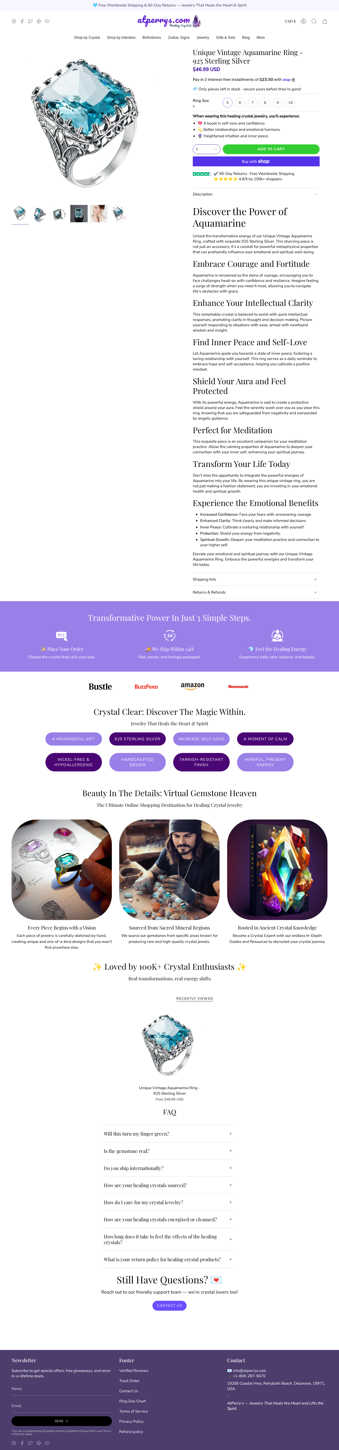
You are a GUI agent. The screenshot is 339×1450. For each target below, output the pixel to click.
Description (203, 194)
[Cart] (324, 21)
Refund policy (131, 1431)
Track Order (129, 1380)
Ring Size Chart (132, 1401)
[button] (314, 21)
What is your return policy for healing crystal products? (162, 1259)
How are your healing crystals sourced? (145, 1185)
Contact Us (128, 1391)
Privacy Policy (88, 1431)
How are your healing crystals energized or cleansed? (160, 1219)
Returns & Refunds (209, 592)
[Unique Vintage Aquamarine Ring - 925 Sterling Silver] (169, 1046)
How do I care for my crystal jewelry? (143, 1202)
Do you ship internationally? (134, 1168)
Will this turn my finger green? (136, 1133)
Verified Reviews (133, 1370)
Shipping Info (204, 579)
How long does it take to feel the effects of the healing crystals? (160, 1239)
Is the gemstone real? (126, 1151)
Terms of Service (133, 1411)
